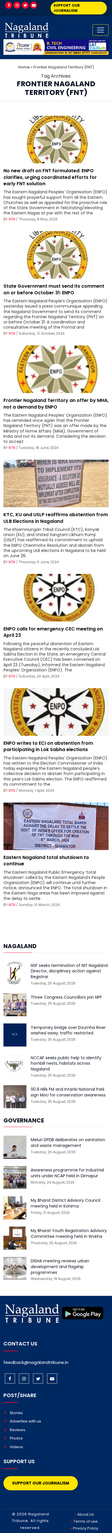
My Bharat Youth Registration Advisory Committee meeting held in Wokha (69, 1233)
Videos (16, 1447)
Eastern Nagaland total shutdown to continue (46, 860)
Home (24, 67)
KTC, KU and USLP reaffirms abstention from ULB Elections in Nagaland (55, 517)
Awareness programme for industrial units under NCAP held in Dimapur (67, 1173)
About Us (85, 1514)
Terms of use (86, 1521)
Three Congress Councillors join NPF (66, 997)
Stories (16, 1413)
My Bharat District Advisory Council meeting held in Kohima (65, 1203)
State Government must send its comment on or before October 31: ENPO (53, 289)
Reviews (17, 1430)
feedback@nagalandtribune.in (35, 1362)
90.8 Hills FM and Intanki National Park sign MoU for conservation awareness (68, 1092)
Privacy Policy (85, 1528)
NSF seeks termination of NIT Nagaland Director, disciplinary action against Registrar (69, 971)
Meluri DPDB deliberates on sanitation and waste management (68, 1142)
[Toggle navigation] (100, 30)
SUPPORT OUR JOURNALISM (66, 8)
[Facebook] (8, 5)
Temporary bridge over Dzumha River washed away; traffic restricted (68, 1030)
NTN (12, 219)
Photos (16, 1438)
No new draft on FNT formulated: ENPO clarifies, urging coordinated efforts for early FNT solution (50, 177)
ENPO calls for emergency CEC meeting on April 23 (53, 632)
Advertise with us (25, 1421)
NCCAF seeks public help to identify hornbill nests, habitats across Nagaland (66, 1063)
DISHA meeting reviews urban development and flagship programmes (60, 1266)
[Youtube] (33, 5)
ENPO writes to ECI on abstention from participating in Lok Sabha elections (48, 746)
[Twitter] (25, 5)
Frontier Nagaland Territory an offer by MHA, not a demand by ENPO (56, 403)
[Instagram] (16, 5)
